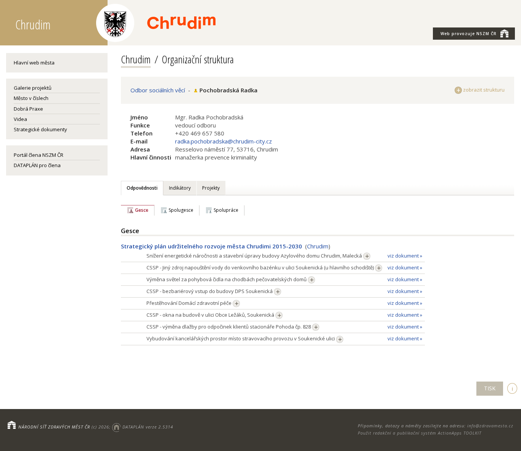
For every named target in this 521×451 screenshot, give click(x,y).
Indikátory (180, 188)
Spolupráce (226, 210)
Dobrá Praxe (28, 108)
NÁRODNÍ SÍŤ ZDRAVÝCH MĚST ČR (54, 427)
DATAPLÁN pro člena (37, 165)
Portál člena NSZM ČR (38, 154)
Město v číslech (31, 98)
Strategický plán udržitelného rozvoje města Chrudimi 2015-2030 (211, 246)
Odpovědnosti (142, 188)
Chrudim (136, 59)
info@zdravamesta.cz (490, 425)
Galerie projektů (32, 87)
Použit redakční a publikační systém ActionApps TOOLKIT (419, 433)
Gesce (141, 210)
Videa (20, 119)
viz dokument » (405, 255)
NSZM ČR (469, 33)
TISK (489, 388)
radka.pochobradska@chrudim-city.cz (223, 141)
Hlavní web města (34, 62)
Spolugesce (181, 210)
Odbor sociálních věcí (157, 90)
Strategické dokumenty (40, 129)
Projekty (211, 188)
